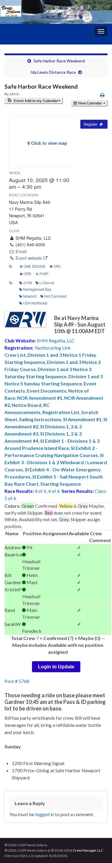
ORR (27, 273)
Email (20, 251)
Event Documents (46, 390)
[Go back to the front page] (56, 12)
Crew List (15, 355)
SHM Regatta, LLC (56, 340)
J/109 (27, 282)
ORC (57, 266)
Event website (28, 258)
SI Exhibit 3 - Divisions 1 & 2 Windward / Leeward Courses (55, 462)
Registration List (60, 412)
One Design (34, 266)
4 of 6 (40, 491)
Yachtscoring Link (52, 347)
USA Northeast (35, 302)
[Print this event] (102, 95)
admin (14, 94)
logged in (44, 814)
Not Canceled (55, 296)
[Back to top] (98, 849)
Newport (30, 296)
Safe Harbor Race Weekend (59, 60)
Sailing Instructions (40, 419)
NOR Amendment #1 (39, 398)
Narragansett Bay (37, 289)
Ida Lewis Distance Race (53, 72)
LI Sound (46, 282)
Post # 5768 (16, 681)
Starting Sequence (60, 484)
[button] (33, 101)
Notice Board (27, 405)
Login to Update (56, 666)
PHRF (44, 273)
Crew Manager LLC (88, 850)
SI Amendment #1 (82, 419)
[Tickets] (94, 124)
